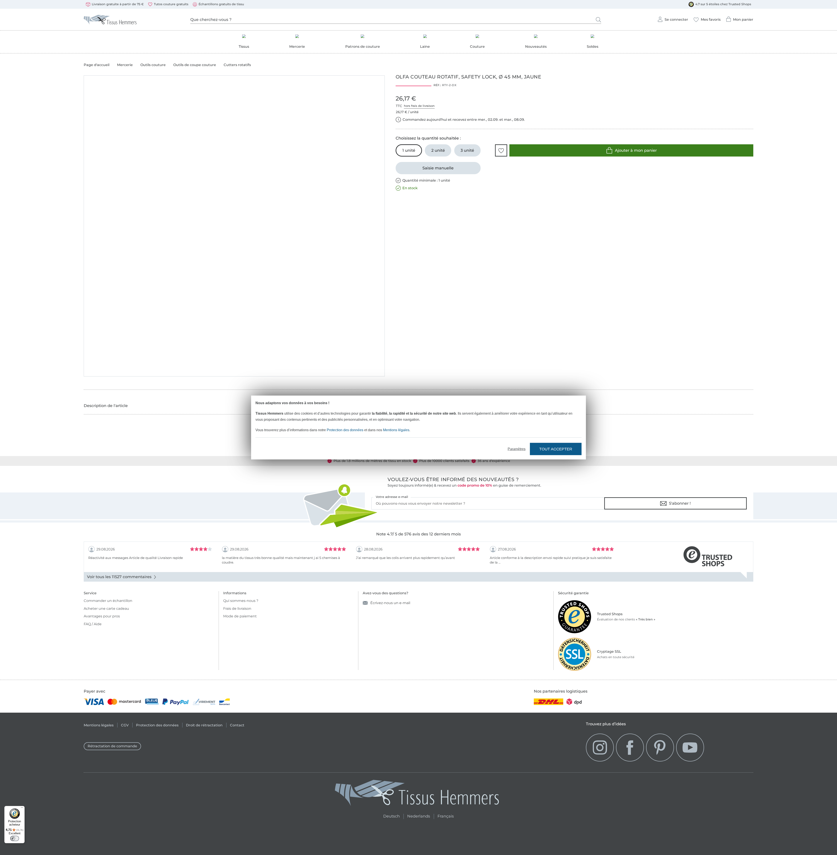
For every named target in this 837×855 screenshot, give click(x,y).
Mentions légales (396, 430)
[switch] (14, 838)
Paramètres (517, 449)
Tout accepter (555, 449)
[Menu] (22, 808)
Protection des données (345, 430)
